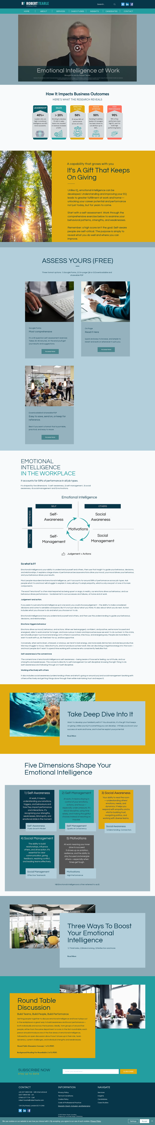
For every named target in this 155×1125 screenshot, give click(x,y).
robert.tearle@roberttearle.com (31, 1100)
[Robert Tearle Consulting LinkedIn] (127, 4)
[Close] (152, 1121)
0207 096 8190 (24, 1095)
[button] (60, 11)
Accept (144, 1121)
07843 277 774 (24, 1097)
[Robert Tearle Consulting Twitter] (122, 4)
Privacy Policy (95, 1121)
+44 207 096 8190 (25, 1092)
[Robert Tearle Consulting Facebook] (131, 4)
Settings (133, 1121)
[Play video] (77, 48)
